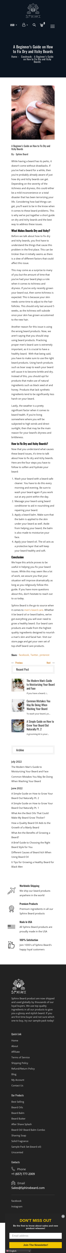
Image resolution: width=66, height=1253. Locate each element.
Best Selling (17, 1101)
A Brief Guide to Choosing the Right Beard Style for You (30, 845)
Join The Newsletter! (35, 1245)
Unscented (17, 1152)
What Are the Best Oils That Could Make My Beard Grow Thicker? (30, 815)
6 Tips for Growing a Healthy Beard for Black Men (32, 864)
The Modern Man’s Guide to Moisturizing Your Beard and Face (41, 684)
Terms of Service (20, 1057)
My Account (17, 1079)
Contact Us (17, 1085)
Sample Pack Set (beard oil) (26, 1146)
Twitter (34, 654)
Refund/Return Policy (23, 1068)
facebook (24, 654)
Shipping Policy (19, 1063)
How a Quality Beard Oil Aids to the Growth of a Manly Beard (30, 825)
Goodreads (26, 56)
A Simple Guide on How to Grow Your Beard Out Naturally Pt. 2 (40, 725)
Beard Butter (18, 1118)
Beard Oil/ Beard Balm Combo (28, 1129)
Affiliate (15, 1051)
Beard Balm (17, 1113)
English (12, 1251)
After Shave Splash (21, 1124)
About (14, 1046)
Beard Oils (17, 1107)
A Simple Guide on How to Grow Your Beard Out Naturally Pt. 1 (32, 805)
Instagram (16, 1206)
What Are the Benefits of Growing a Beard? (30, 835)
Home (14, 56)
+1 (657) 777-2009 (23, 1174)
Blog (13, 1074)
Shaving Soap (18, 1135)
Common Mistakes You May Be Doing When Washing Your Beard (38, 705)
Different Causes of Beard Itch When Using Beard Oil (31, 854)
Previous (19, 662)
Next (49, 662)
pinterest (44, 654)
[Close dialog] (63, 1216)
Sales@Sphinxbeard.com (28, 1188)
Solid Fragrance (19, 1141)
